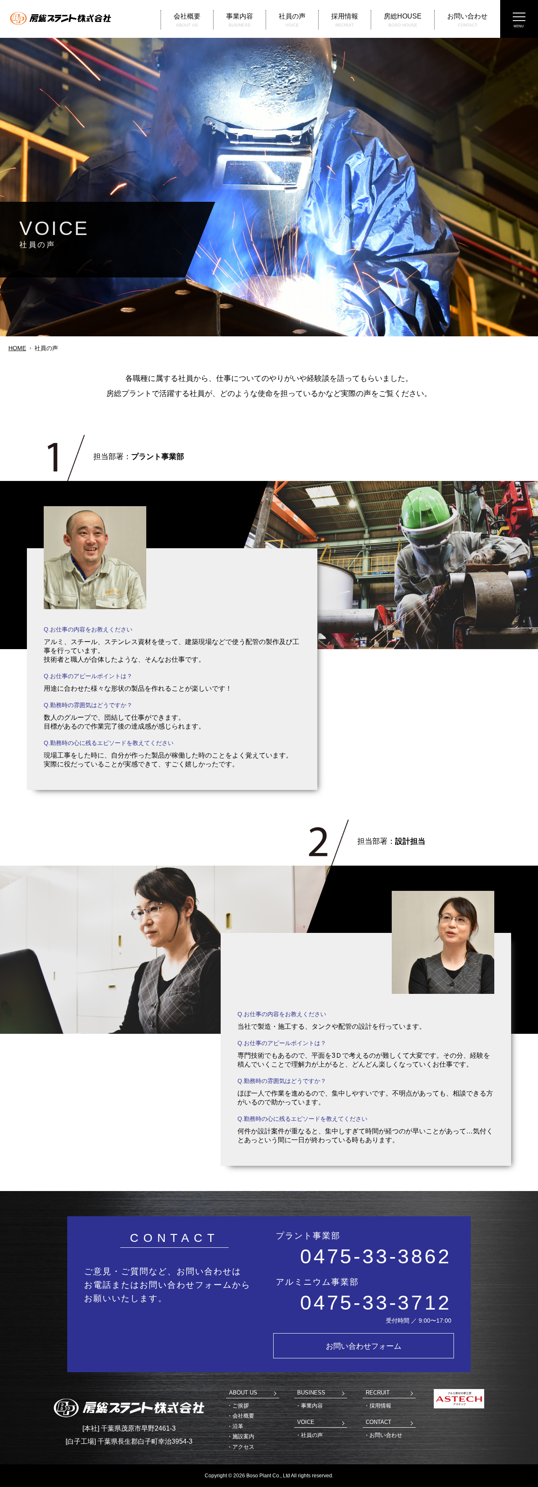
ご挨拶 (240, 1405)
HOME (17, 348)
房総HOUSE (403, 20)
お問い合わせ (467, 20)
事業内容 (239, 20)
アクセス (243, 1447)
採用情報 (344, 20)
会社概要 (187, 20)
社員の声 (292, 20)
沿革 (237, 1426)
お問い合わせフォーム (363, 1346)
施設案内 (243, 1436)
